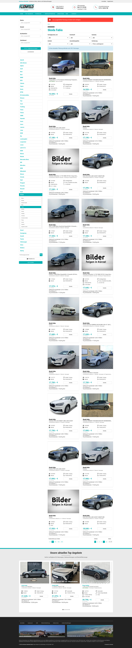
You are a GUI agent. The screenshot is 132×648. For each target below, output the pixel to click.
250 (62, 541)
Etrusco (22, 98)
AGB (37, 623)
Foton (21, 109)
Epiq (22, 204)
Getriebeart (23, 40)
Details (70, 94)
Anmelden (104, 1)
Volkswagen (23, 242)
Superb (22, 224)
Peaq (22, 220)
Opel (21, 180)
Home (21, 13)
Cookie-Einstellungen (66, 623)
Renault (22, 188)
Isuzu (21, 121)
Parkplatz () (31, 258)
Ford (21, 104)
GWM (21, 115)
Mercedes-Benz (24, 159)
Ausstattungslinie (74, 41)
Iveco (21, 124)
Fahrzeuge (38, 13)
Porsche (22, 186)
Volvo (21, 245)
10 (50, 541)
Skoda (22, 194)
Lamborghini (23, 139)
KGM (21, 133)
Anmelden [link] (31, 262)
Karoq (22, 211)
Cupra (21, 86)
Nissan (22, 174)
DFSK (21, 92)
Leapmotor (23, 142)
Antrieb (50, 41)
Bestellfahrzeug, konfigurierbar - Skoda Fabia (97, 75)
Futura (22, 112)
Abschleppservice (50, 13)
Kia (21, 136)
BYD (21, 80)
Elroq (22, 198)
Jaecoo (22, 127)
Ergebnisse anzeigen (30, 48)
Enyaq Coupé (24, 202)
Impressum (30, 623)
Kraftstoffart (23, 33)
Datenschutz (56, 623)
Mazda (22, 156)
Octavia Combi (24, 217)
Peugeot (22, 183)
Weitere (22, 248)
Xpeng (22, 250)
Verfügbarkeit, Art (53, 35)
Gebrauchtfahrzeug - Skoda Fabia (63, 75)
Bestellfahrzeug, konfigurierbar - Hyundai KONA (34, 583)
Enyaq (22, 200)
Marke (22, 20)
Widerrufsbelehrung (45, 623)
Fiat (21, 101)
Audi (21, 68)
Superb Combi (24, 226)
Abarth (22, 60)
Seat (21, 191)
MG (21, 162)
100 (58, 541)
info (49, 24)
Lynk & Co (23, 147)
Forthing (22, 106)
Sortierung (94, 41)
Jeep (21, 130)
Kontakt (74, 13)
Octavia (23, 215)
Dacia (21, 89)
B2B (67, 13)
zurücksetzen (31, 51)
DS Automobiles (24, 95)
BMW (21, 77)
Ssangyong (23, 233)
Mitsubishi (23, 171)
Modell (22, 27)
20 (106, 541)
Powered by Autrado (109, 644)
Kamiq (22, 209)
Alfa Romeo (23, 63)
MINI (21, 168)
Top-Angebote (29, 13)
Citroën (22, 83)
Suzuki (22, 236)
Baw (21, 74)
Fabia (22, 207)
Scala (22, 222)
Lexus (21, 145)
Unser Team (60, 13)
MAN (21, 150)
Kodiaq (22, 213)
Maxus (22, 153)
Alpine (22, 66)
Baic (21, 71)
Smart (22, 230)
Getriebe (94, 35)
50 (55, 541)
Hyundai (22, 118)
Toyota (22, 239)
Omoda (22, 177)
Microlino (22, 165)
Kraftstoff (72, 35)
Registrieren (110, 1)
